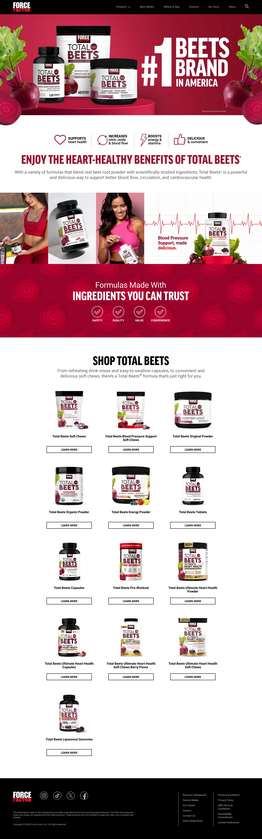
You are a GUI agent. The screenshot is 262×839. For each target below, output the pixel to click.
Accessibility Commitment (225, 815)
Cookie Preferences (228, 822)
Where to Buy (171, 7)
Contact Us (189, 816)
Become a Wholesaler (194, 795)
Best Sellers (147, 7)
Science (194, 7)
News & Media (191, 800)
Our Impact (189, 805)
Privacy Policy (225, 800)
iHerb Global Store (193, 821)
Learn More (69, 450)
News (232, 7)
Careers (187, 810)
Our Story (213, 7)
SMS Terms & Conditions (225, 807)
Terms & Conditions (229, 795)
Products (121, 7)
